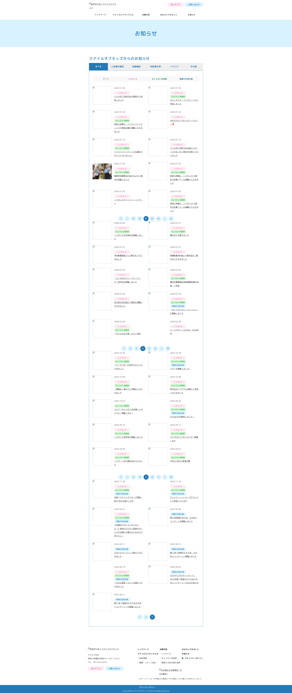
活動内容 (146, 14)
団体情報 (143, 658)
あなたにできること (168, 14)
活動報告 (136, 66)
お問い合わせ (194, 4)
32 (139, 218)
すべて (98, 66)
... (127, 218)
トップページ (100, 14)
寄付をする (175, 4)
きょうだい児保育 (169, 658)
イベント (174, 66)
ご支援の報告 (117, 66)
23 (171, 477)
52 (171, 218)
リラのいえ (166, 654)
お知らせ (191, 14)
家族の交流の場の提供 (171, 662)
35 (158, 218)
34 (152, 218)
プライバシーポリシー (194, 658)
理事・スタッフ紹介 (147, 662)
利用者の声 (155, 66)
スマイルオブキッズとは (123, 14)
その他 (193, 66)
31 (133, 218)
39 (168, 348)
